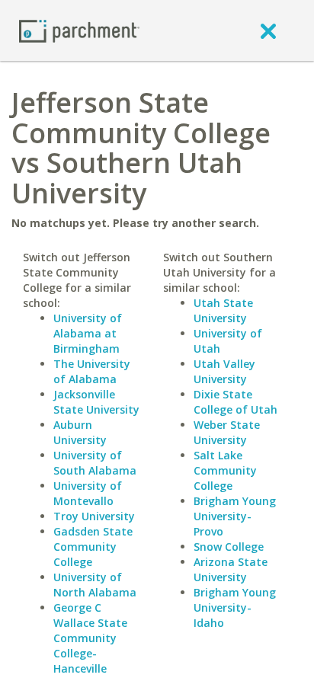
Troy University (94, 516)
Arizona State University (231, 569)
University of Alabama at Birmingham (87, 333)
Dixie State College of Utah (235, 402)
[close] (268, 30)
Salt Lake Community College (225, 470)
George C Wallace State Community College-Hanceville (90, 638)
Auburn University (80, 432)
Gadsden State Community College (93, 546)
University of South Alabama (94, 463)
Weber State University (227, 432)
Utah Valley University (224, 371)
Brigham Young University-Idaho (235, 607)
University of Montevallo (87, 493)
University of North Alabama (94, 584)
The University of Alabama (91, 371)
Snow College (229, 546)
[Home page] (79, 30)
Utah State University (223, 310)
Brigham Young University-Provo (235, 516)
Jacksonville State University (96, 402)
